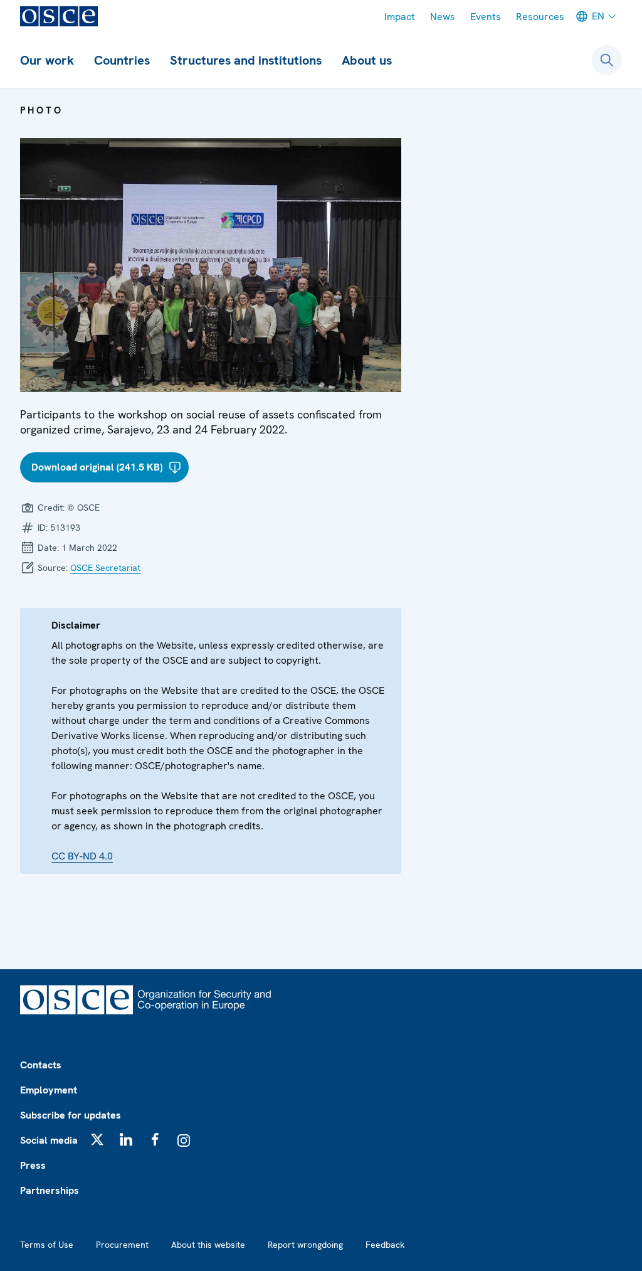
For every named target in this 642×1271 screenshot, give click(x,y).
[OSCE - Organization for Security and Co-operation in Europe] (59, 16)
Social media (49, 1140)
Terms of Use (46, 1244)
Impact (399, 16)
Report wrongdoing (305, 1244)
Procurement (122, 1244)
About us (367, 60)
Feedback (385, 1244)
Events (485, 16)
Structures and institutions (246, 60)
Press (33, 1165)
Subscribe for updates (70, 1115)
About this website (208, 1244)
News (442, 16)
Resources (540, 16)
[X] (97, 1139)
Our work (47, 60)
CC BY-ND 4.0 (82, 856)
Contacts (40, 1065)
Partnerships (49, 1190)
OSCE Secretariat (105, 567)
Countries (122, 60)
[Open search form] (607, 60)
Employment (48, 1090)
